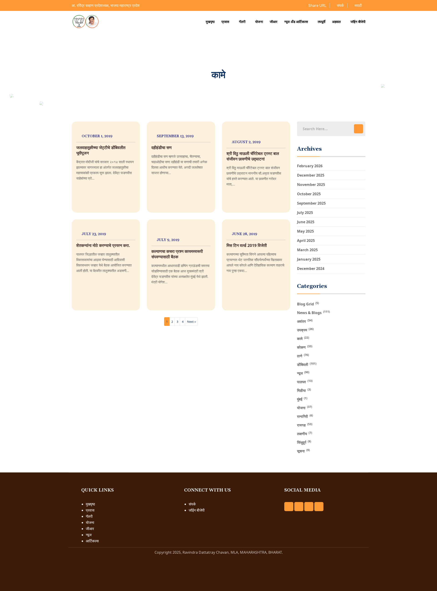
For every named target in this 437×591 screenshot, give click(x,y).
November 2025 (311, 184)
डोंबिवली (306, 364)
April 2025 (306, 240)
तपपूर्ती (321, 21)
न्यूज (303, 373)
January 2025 (308, 259)
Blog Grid (308, 304)
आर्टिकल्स (92, 540)
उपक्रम (305, 329)
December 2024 (310, 268)
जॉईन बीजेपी (358, 21)
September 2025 (311, 203)
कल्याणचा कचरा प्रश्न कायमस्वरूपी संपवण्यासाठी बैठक (177, 254)
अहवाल (336, 21)
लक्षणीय (304, 433)
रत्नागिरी (305, 416)
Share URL (316, 5)
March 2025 (307, 249)
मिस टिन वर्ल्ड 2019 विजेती (246, 245)
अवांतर (305, 321)
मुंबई (302, 399)
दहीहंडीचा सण (161, 147)
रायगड (304, 425)
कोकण (304, 347)
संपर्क (340, 5)
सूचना (303, 451)
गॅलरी (242, 21)
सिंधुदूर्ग (304, 442)
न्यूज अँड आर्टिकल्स (296, 21)
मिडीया (304, 390)
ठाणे (303, 355)
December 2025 (310, 175)
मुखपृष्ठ (210, 21)
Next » (191, 322)
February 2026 (310, 165)
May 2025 (305, 231)
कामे (303, 338)
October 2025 (309, 193)
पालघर (305, 381)
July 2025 (305, 212)
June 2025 (305, 221)
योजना (259, 21)
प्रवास (225, 21)
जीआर (273, 21)
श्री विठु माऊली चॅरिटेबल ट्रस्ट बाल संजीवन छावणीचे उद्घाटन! (252, 156)
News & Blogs (313, 312)
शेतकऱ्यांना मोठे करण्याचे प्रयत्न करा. (103, 245)
